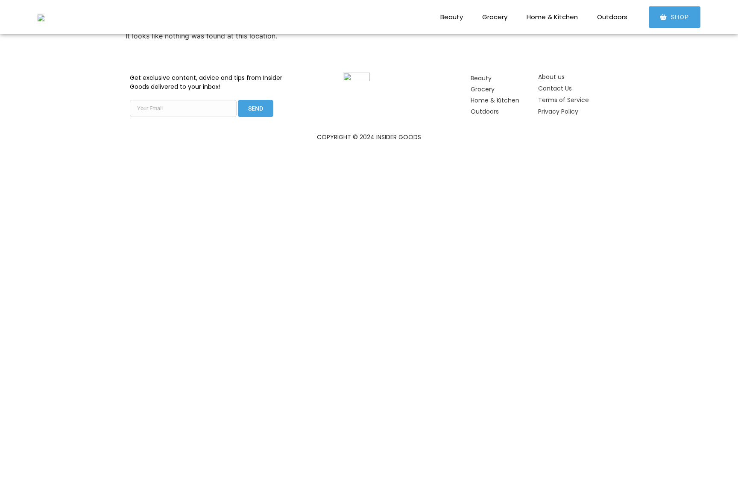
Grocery (494, 16)
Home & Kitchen (552, 16)
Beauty (451, 16)
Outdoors (612, 16)
